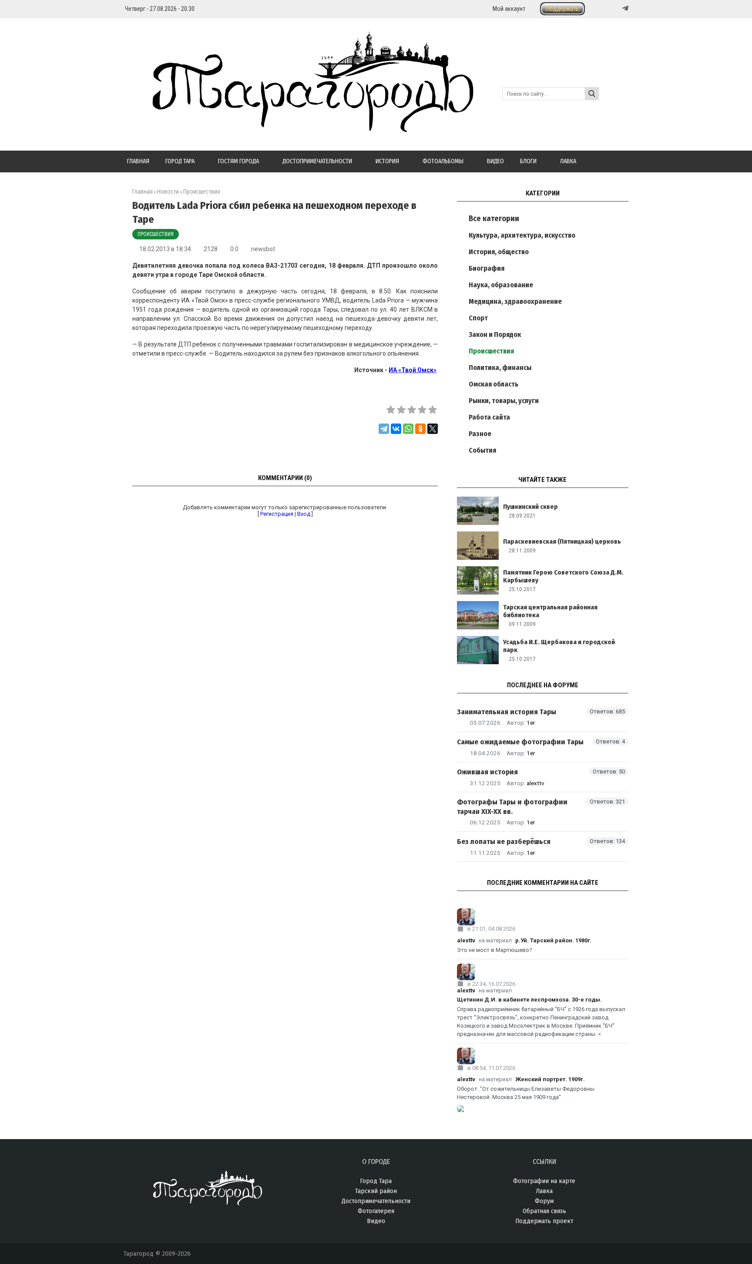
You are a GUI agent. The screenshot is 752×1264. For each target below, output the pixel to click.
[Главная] (298, 127)
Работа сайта (489, 417)
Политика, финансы (500, 367)
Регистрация (276, 514)
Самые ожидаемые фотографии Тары (520, 741)
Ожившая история (487, 772)
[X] (432, 429)
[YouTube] (616, 8)
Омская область (493, 384)
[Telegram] (624, 8)
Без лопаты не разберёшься (504, 841)
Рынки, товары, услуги (504, 401)
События (482, 450)
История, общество (499, 252)
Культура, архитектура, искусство (522, 235)
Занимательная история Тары (506, 711)
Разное (480, 434)
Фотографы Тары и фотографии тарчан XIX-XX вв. (512, 806)
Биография (486, 268)
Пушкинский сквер (530, 507)
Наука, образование (501, 285)
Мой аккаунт (509, 8)
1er (531, 722)
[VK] (607, 8)
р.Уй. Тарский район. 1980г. (553, 940)
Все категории (494, 218)
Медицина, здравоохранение (515, 301)
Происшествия (156, 234)
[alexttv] (542, 916)
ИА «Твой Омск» (412, 369)
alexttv (535, 783)
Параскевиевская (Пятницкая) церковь (562, 541)
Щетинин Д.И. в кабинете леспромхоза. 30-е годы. (529, 999)
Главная (142, 191)
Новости (168, 191)
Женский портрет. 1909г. (550, 1079)
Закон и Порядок (495, 334)
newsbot (263, 248)
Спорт (478, 318)
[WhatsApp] (408, 429)
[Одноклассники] (420, 429)
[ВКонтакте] (396, 429)
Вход (303, 514)
